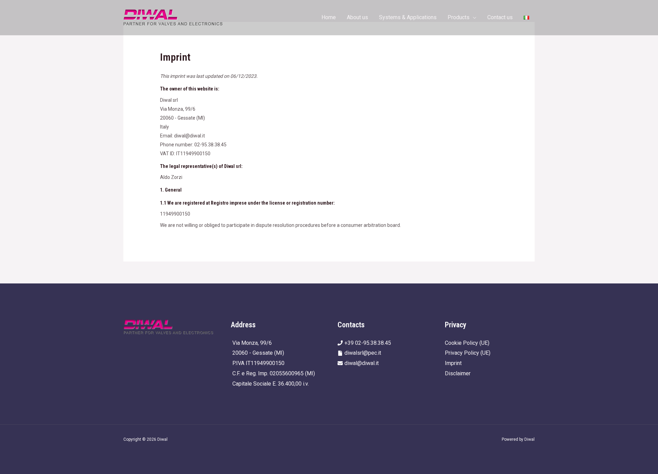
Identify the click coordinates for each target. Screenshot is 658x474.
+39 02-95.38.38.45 (367, 343)
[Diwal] (173, 17)
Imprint (453, 363)
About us (357, 17)
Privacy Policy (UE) (467, 353)
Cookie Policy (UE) (467, 343)
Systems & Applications (408, 17)
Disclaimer (458, 373)
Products (459, 17)
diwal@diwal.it (361, 363)
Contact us (500, 17)
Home (328, 17)
